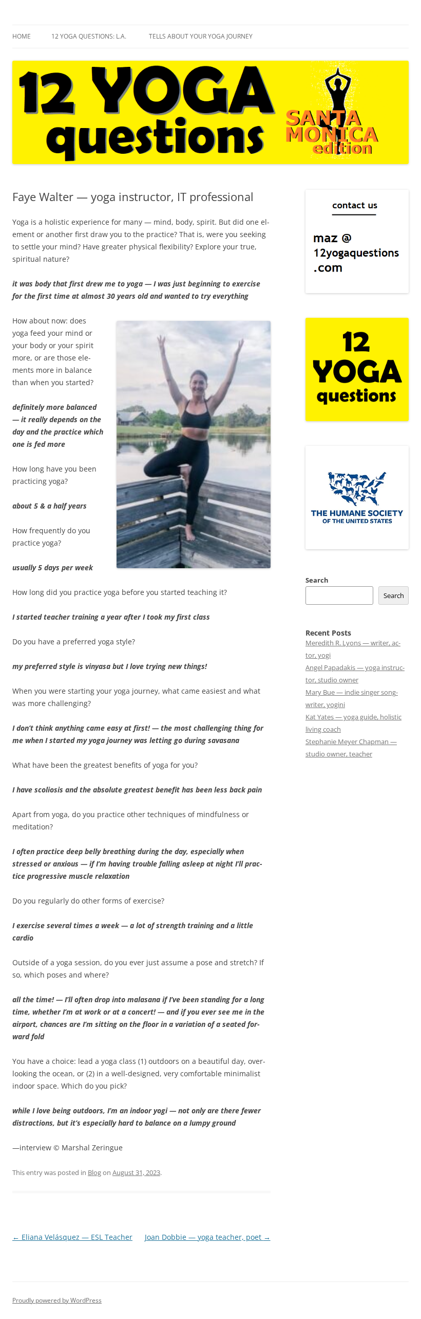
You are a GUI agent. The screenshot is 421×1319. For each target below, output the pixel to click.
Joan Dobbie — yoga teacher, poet (208, 1237)
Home (21, 36)
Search (317, 580)
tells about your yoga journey (201, 36)
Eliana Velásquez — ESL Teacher (72, 1237)
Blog (94, 1172)
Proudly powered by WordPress (57, 1300)
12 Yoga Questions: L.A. (88, 36)
